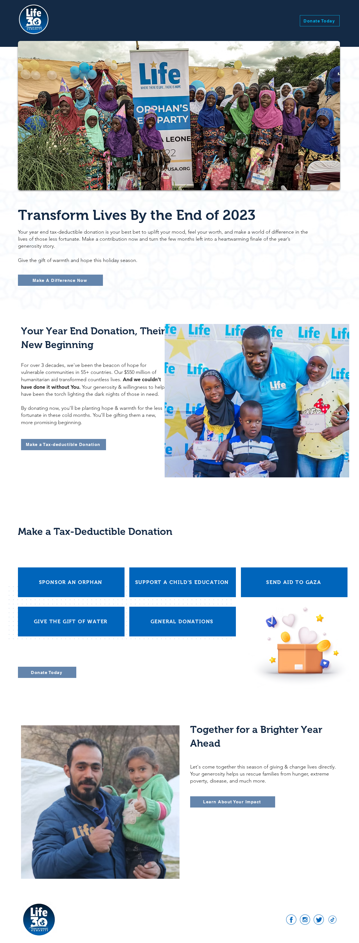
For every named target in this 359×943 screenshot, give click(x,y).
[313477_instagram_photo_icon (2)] (305, 919)
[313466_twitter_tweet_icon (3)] (318, 919)
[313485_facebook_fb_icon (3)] (291, 919)
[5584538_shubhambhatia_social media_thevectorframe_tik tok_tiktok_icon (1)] (332, 919)
